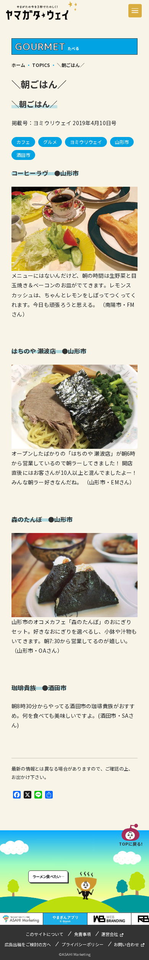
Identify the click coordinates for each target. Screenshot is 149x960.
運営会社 (109, 934)
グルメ (50, 142)
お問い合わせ (126, 944)
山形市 (122, 142)
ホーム (18, 65)
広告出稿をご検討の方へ (28, 944)
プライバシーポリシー (83, 944)
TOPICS (41, 65)
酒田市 (23, 155)
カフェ (23, 142)
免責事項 (82, 934)
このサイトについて (44, 934)
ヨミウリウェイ (86, 142)
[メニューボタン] (135, 10)
